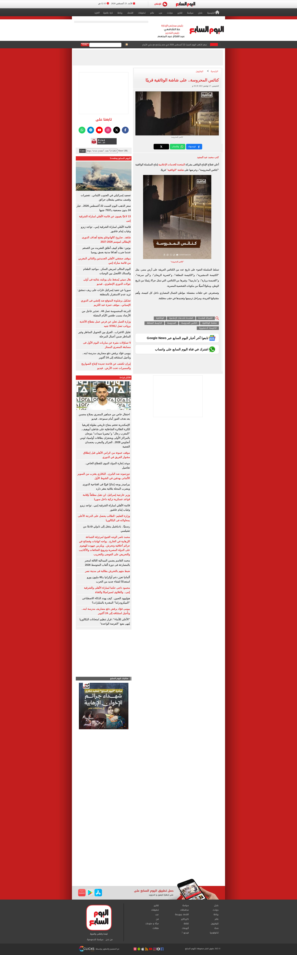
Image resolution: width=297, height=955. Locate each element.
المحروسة (171, 323)
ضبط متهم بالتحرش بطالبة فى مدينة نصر (107, 571)
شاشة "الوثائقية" (175, 170)
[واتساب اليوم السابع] (82, 130)
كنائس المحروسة (189, 323)
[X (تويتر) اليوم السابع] (116, 130)
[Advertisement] (148, 854)
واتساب (175, 146)
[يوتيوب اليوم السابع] (99, 130)
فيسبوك (192, 146)
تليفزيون (199, 71)
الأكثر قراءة (125, 377)
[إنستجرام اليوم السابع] (108, 130)
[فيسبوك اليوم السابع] (125, 130)
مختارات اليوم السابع (119, 679)
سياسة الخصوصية (95, 939)
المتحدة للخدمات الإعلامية (171, 164)
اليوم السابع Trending (120, 158)
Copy (82, 151)
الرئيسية (214, 71)
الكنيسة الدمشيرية (208, 328)
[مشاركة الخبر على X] (161, 146)
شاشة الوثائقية (209, 323)
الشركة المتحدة (205, 318)
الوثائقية (160, 318)
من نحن (109, 939)
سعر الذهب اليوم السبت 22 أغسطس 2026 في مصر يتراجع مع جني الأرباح (174, 45)
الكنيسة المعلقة (154, 323)
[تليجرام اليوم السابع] (90, 130)
